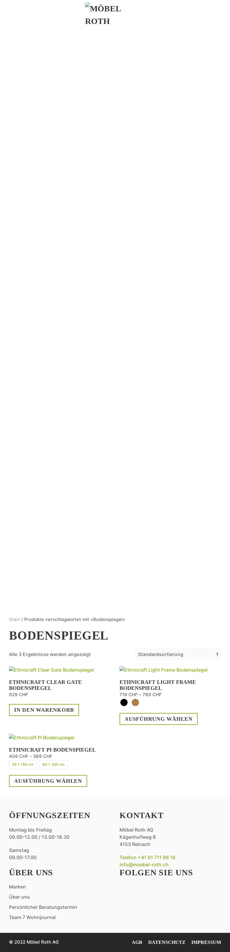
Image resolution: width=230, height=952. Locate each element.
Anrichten (37, 231)
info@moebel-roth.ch (144, 865)
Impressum (206, 942)
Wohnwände (41, 175)
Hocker (31, 452)
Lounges (33, 441)
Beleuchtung (43, 474)
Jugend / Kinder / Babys (62, 375)
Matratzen (38, 341)
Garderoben (41, 131)
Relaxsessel (41, 75)
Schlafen (36, 293)
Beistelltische (47, 98)
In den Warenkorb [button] (44, 710)
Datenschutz (166, 942)
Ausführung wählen (159, 719)
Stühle (30, 264)
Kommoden (38, 319)
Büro (26, 186)
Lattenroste (42, 330)
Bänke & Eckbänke (53, 242)
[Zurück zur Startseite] (115, 15)
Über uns (34, 564)
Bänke (28, 419)
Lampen (31, 142)
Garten (30, 404)
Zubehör (33, 508)
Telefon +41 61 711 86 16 (147, 857)
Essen (26, 215)
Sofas (27, 64)
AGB (137, 942)
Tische (29, 275)
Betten (30, 308)
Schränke (36, 364)
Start (14, 619)
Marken (32, 545)
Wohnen (32, 49)
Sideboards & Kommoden (65, 86)
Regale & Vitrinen (53, 153)
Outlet (30, 526)
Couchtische (42, 109)
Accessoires (41, 197)
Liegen (30, 463)
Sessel (29, 120)
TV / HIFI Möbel (45, 164)
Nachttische (42, 352)
